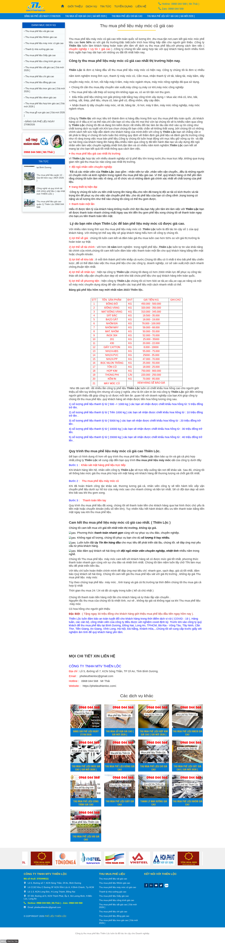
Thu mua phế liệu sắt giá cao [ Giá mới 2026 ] (171, 16)
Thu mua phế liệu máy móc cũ (87, 39)
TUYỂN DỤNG (123, 6)
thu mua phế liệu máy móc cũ (130, 70)
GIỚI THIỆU (75, 6)
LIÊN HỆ (141, 6)
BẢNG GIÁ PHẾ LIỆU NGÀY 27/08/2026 (42, 16)
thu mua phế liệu (167, 118)
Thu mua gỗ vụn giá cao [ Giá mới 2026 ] (86, 16)
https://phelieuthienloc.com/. (99, 685)
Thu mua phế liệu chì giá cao (127, 16)
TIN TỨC (105, 6)
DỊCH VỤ (91, 6)
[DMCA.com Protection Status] (9, 941)
